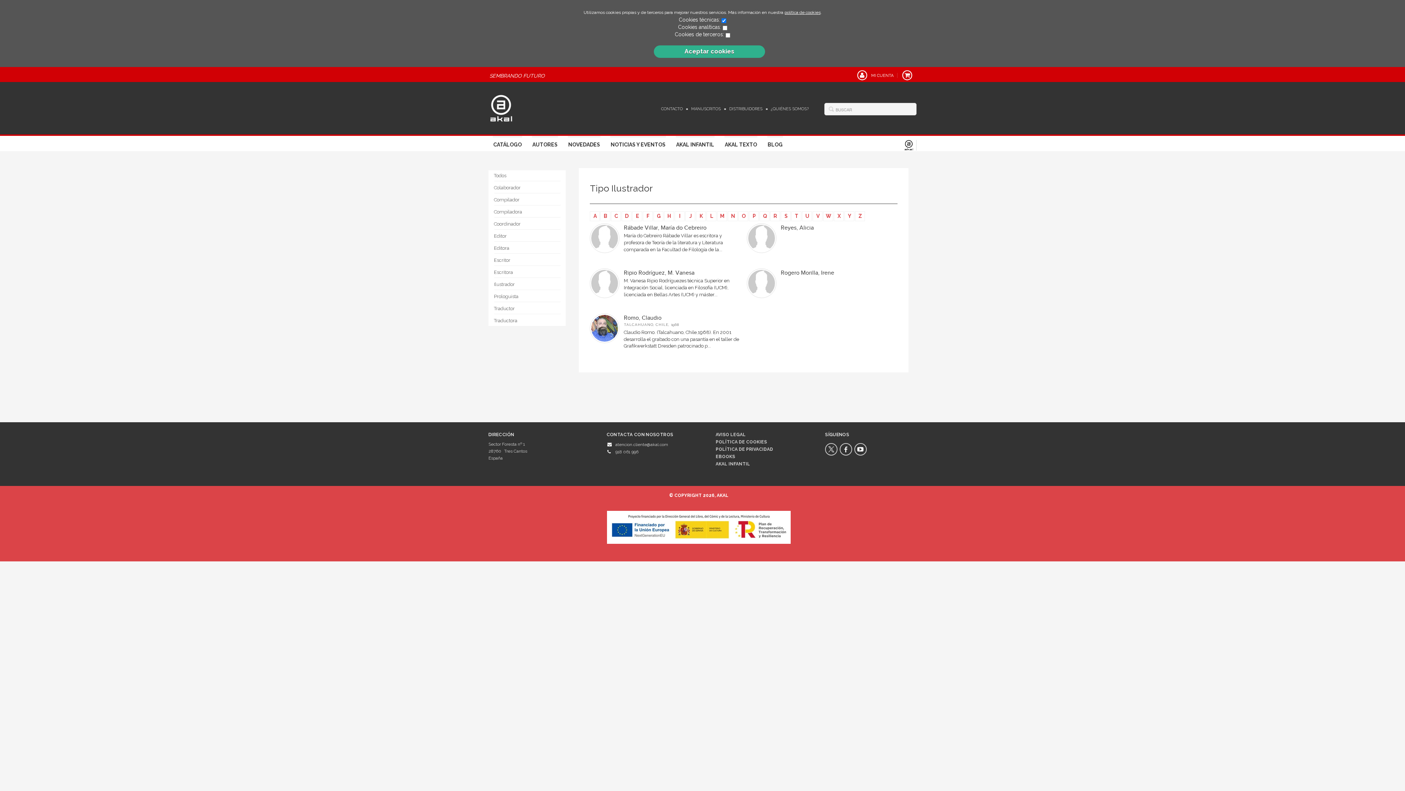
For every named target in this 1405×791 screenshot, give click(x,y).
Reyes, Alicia (797, 227)
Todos (500, 175)
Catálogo (507, 145)
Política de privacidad (744, 449)
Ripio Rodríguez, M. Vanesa (659, 273)
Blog (775, 145)
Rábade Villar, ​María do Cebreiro (665, 227)
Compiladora (508, 212)
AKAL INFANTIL (733, 464)
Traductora (505, 320)
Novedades (584, 145)
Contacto (672, 109)
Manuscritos (706, 109)
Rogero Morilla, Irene (807, 273)
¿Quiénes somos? (790, 109)
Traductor (504, 308)
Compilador (507, 200)
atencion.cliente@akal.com (641, 444)
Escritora (503, 272)
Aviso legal (731, 434)
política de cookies (802, 12)
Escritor (502, 260)
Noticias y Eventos (638, 145)
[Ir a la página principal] (501, 107)
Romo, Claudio (643, 318)
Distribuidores (746, 109)
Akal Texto (741, 145)
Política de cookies (741, 442)
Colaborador (507, 187)
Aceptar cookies (709, 51)
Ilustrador (504, 284)
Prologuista (506, 296)
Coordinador (507, 224)
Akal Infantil (695, 145)
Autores (545, 145)
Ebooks (725, 456)
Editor (500, 236)
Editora (501, 248)
